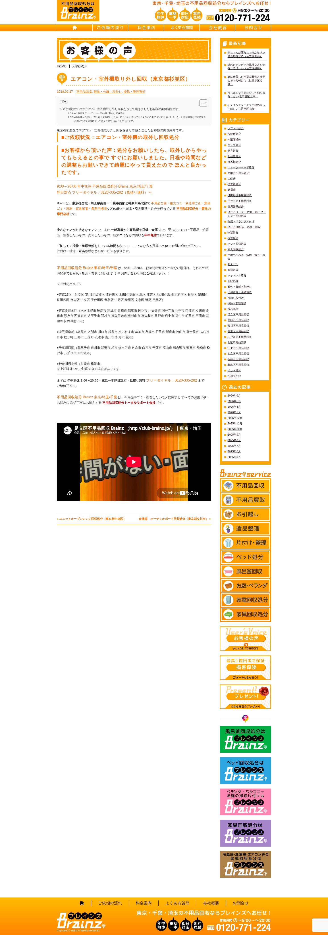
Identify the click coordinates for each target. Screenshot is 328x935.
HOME (75, 27)
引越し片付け (236, 297)
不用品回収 (84, 91)
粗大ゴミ (233, 264)
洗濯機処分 (234, 134)
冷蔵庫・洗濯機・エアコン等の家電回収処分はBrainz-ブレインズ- (245, 864)
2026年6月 (234, 395)
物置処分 (233, 232)
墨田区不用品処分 (238, 173)
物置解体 (233, 238)
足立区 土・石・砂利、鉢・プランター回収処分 (247, 214)
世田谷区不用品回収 (240, 195)
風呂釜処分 (234, 156)
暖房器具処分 (236, 206)
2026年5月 (234, 401)
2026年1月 (234, 412)
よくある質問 (182, 27)
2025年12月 (235, 417)
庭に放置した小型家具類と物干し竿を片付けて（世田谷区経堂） (246, 80)
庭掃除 (232, 189)
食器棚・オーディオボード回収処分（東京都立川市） (173, 518)
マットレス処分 (237, 275)
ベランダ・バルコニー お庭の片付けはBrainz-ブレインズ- (245, 802)
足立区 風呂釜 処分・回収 (244, 227)
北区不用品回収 (237, 342)
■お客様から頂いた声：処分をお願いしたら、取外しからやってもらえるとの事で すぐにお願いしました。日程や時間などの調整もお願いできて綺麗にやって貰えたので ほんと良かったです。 (140, 119)
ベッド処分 (234, 370)
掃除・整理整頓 (134, 91)
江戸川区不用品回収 (240, 336)
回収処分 (233, 281)
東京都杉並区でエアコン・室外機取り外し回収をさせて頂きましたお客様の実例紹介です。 (121, 109)
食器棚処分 (234, 161)
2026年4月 (234, 406)
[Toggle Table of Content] (201, 103)
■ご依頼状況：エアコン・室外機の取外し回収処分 (99, 113)
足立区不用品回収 (238, 314)
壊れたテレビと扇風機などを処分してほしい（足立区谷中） (246, 66)
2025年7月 (234, 445)
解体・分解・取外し (108, 91)
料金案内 (146, 27)
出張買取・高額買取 (240, 292)
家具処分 (233, 150)
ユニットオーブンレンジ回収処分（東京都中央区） (92, 518)
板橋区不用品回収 (238, 359)
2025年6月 (234, 451)
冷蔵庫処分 (234, 139)
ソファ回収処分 (237, 243)
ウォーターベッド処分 (241, 167)
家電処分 (233, 269)
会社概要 (217, 27)
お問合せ (253, 27)
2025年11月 (235, 423)
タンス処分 (234, 145)
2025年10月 (235, 429)
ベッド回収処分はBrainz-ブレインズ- (245, 770)
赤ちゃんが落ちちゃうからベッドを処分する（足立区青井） (246, 54)
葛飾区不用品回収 (238, 320)
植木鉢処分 (234, 184)
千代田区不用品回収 (240, 200)
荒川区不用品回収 (238, 325)
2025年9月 (234, 434)
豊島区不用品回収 (238, 364)
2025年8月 (234, 440)
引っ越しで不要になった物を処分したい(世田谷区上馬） (246, 94)
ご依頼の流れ (110, 27)
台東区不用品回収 (238, 331)
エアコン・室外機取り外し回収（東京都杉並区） (131, 79)
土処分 (232, 178)
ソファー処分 (236, 128)
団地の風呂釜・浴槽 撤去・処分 (246, 256)
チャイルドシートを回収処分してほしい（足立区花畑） (246, 106)
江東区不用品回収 (238, 348)
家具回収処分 (236, 249)
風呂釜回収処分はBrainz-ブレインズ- (245, 739)
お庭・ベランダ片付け (241, 221)
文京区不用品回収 (238, 353)
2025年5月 (234, 457)
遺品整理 (233, 309)
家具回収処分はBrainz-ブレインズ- (245, 833)
